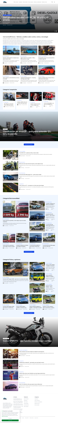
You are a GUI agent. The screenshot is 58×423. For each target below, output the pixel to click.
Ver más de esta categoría (28, 144)
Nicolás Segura (26, 403)
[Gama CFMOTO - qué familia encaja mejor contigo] (29, 332)
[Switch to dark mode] (54, 2)
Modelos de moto (22, 162)
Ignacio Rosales (26, 398)
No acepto (10, 418)
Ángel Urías (25, 400)
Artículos (15, 397)
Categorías (37, 397)
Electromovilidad (6, 56)
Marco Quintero (26, 406)
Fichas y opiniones (24, 76)
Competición (6, 102)
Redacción (26, 397)
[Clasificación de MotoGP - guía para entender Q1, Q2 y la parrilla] (29, 126)
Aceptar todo (10, 420)
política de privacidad (5, 416)
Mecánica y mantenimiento (7, 15)
